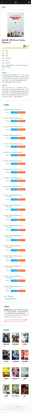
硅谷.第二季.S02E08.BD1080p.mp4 (13, 126)
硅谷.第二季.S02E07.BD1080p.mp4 (13, 135)
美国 (6, 50)
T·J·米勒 (16, 65)
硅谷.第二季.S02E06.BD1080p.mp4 (13, 143)
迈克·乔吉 (7, 63)
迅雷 (23, 409)
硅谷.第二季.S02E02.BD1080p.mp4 (13, 178)
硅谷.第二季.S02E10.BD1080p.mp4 (13, 109)
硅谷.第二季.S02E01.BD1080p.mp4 (13, 186)
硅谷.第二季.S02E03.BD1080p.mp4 (13, 169)
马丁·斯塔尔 (7, 67)
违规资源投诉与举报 (10, 298)
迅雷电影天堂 (9, 409)
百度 (18, 409)
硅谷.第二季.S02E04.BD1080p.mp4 (13, 161)
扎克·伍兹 (20, 65)
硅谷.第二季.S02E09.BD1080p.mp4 (13, 118)
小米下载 (22, 199)
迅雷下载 (15, 112)
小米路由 (22, 112)
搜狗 (21, 409)
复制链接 (7, 112)
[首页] (15, 2)
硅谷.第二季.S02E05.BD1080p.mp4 (13, 152)
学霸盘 (14, 409)
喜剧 (6, 55)
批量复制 (11, 296)
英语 (6, 53)
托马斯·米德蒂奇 (9, 65)
